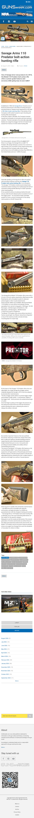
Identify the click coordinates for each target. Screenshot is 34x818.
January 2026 (5, 663)
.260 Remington (6, 559)
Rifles (25, 66)
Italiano (4, 69)
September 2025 (6, 678)
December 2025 (5, 667)
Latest (17, 622)
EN (28, 2)
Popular (16, 626)
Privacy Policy (17, 812)
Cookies (17, 814)
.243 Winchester (23, 557)
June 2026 (4, 645)
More (16, 681)
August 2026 (4, 638)
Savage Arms (19, 106)
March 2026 (4, 656)
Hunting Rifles (11, 563)
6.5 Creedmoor (24, 559)
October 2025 (5, 674)
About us (17, 803)
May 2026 (4, 649)
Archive (20, 630)
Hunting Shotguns (21, 563)
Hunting (4, 563)
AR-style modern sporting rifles (12, 111)
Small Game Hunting (7, 568)
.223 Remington (14, 557)
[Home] (17, 6)
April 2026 (4, 652)
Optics (11, 566)
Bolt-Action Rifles (17, 561)
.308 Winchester (15, 559)
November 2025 (5, 670)
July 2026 (4, 642)
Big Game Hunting (6, 561)
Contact (17, 806)
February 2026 (5, 660)
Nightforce (5, 566)
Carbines (25, 561)
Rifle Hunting (17, 566)
